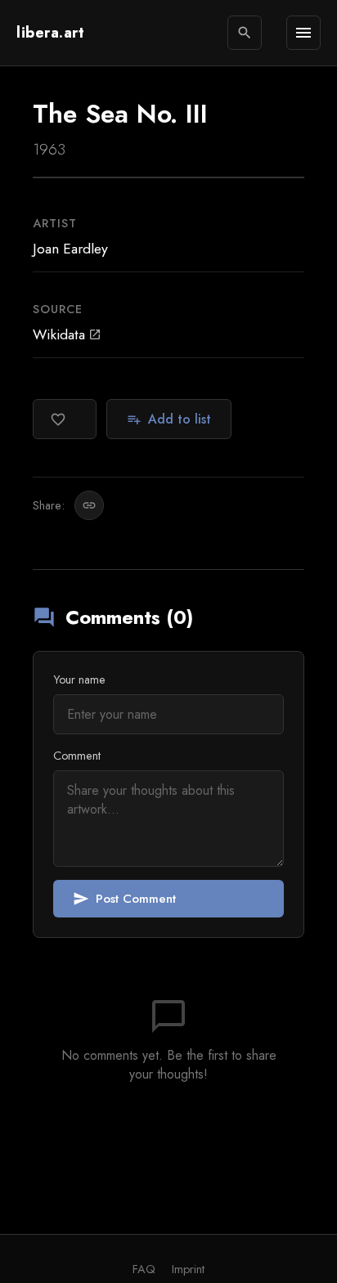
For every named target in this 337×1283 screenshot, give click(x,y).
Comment (77, 755)
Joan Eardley (70, 248)
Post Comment (124, 899)
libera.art (50, 32)
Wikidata (67, 334)
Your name (79, 679)
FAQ (144, 1269)
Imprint (188, 1269)
